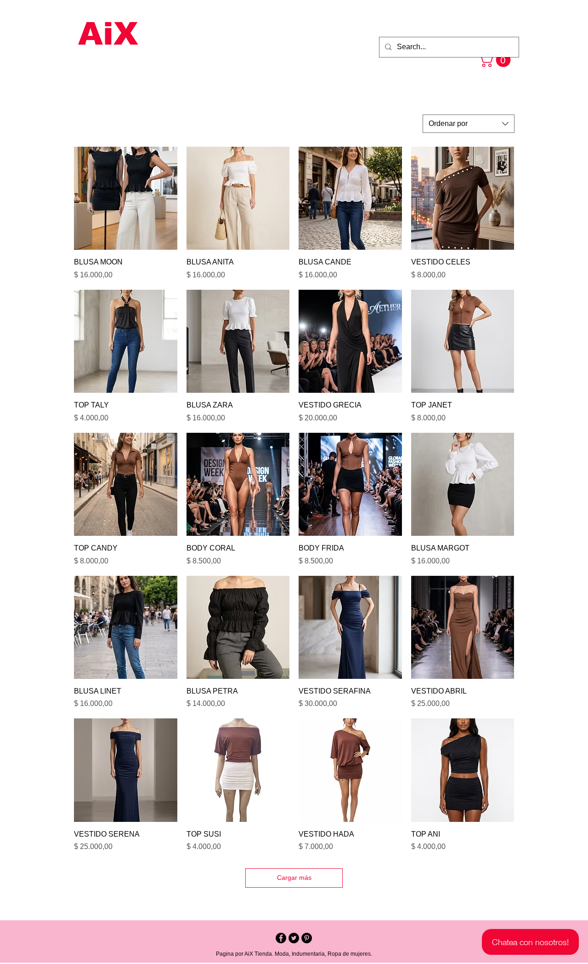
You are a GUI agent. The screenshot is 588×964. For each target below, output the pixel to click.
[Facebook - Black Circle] (281, 938)
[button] (496, 59)
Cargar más (294, 877)
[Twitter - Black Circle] (293, 938)
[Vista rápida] (125, 198)
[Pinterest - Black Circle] (306, 938)
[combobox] (468, 124)
